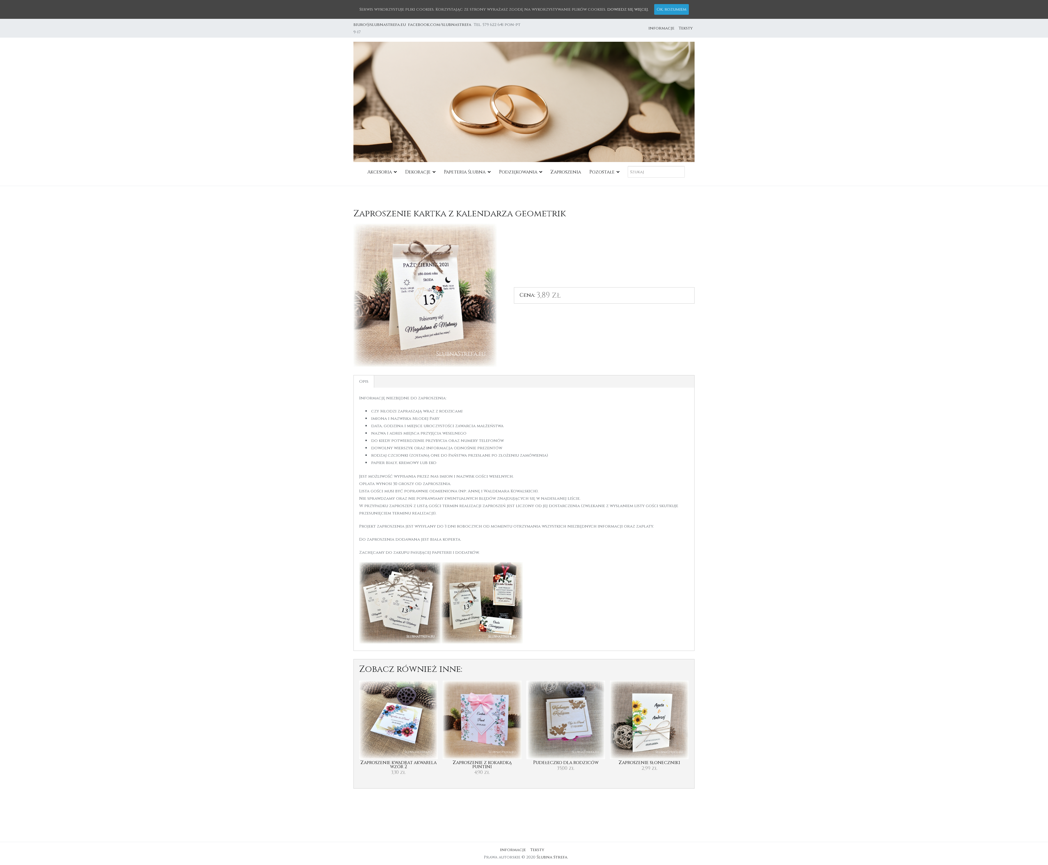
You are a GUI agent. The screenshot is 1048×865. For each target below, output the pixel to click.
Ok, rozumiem (671, 9)
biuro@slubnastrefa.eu (380, 25)
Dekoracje (418, 172)
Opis (363, 381)
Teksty (685, 28)
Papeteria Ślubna (465, 172)
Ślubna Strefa (552, 857)
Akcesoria (379, 172)
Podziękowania (518, 172)
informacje (661, 28)
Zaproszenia (565, 172)
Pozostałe (602, 172)
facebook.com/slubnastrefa (441, 25)
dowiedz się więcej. (628, 9)
